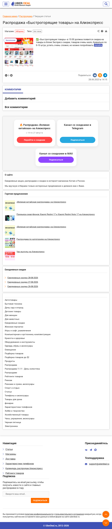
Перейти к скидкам (34, 139)
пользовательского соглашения (69, 514)
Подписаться (78, 139)
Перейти (98, 45)
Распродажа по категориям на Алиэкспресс (38, 239)
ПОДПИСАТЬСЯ (40, 500)
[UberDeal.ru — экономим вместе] (20, 4)
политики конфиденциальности (39, 514)
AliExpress (19, 31)
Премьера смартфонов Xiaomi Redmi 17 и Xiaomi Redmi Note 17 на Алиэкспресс (56, 214)
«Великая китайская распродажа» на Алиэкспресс (41, 202)
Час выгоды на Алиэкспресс (31, 251)
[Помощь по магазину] (102, 31)
